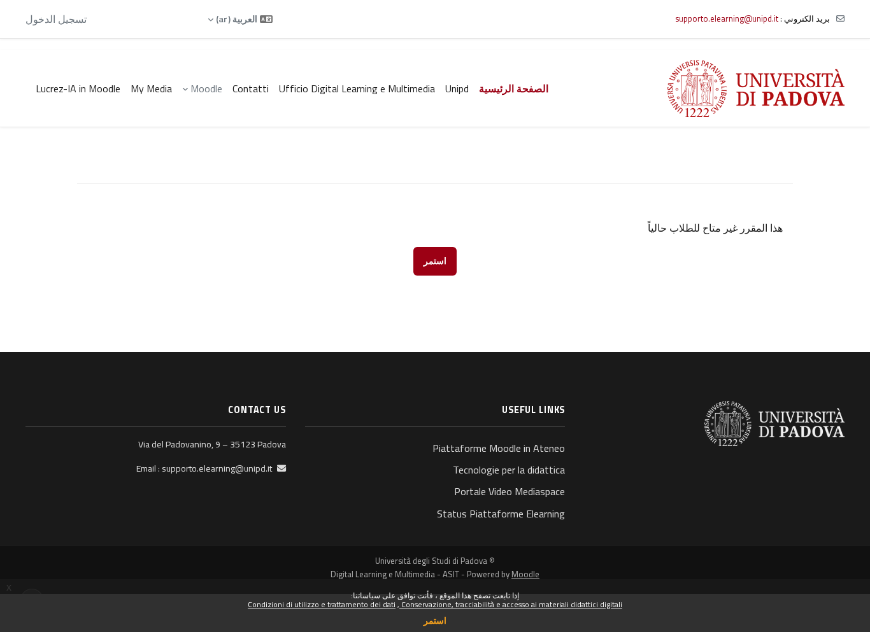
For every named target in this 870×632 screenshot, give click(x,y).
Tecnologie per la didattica (509, 469)
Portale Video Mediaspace (509, 491)
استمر (435, 620)
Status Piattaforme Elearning (501, 513)
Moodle (525, 574)
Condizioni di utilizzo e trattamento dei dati (322, 604)
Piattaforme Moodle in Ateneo (498, 448)
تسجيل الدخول (56, 19)
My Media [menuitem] (151, 88)
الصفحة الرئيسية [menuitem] (513, 88)
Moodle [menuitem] (206, 88)
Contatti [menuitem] (250, 88)
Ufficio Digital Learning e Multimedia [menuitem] (357, 88)
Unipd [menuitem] (457, 88)
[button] (240, 19)
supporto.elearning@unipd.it (726, 18)
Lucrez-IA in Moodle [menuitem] (78, 88)
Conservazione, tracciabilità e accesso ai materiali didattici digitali (510, 604)
